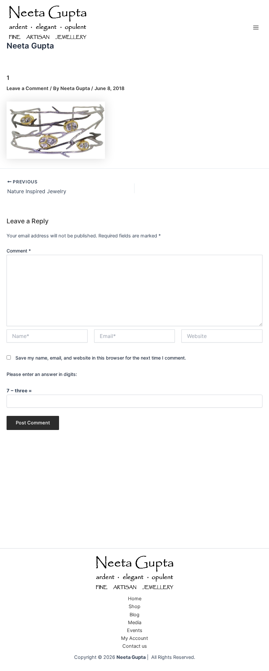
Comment (19, 250)
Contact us (134, 646)
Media (134, 622)
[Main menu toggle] (255, 27)
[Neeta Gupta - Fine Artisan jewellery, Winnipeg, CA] (134, 573)
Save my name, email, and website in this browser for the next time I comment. (100, 358)
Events (134, 630)
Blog (134, 615)
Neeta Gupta (30, 45)
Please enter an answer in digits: (42, 374)
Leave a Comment (28, 88)
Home (134, 599)
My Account (134, 638)
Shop (134, 606)
